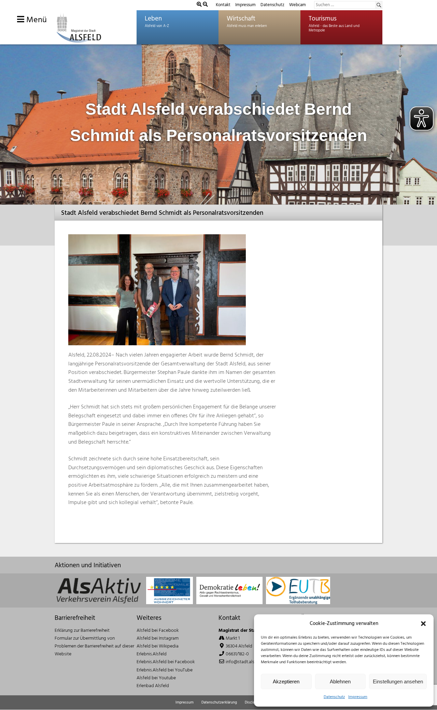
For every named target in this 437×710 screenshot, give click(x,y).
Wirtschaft (241, 19)
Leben (153, 19)
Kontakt (223, 5)
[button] (423, 623)
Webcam (297, 5)
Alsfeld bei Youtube (156, 678)
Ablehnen (340, 681)
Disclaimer (253, 702)
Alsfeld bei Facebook (158, 631)
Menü (35, 20)
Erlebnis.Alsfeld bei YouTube (165, 670)
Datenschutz (334, 697)
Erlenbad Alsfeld (153, 686)
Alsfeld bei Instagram (158, 638)
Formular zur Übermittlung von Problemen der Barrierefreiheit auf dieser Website (94, 646)
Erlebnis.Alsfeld (152, 654)
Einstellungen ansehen (398, 681)
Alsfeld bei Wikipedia (158, 646)
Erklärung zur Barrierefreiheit (82, 631)
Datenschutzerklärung (219, 702)
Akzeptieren (286, 681)
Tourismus (323, 19)
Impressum (357, 697)
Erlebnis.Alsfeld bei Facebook (166, 662)
